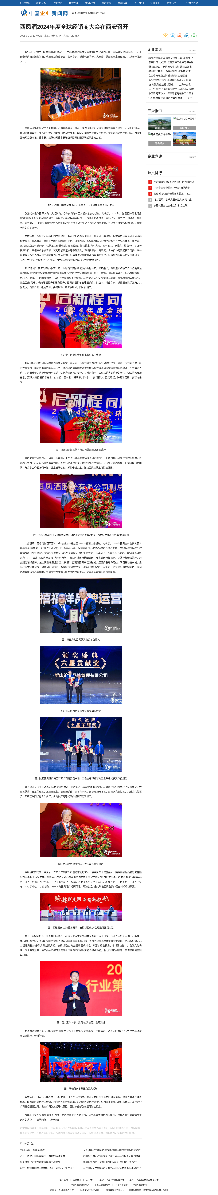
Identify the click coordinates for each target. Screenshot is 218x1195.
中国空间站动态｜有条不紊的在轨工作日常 (171, 93)
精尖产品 (73, 3)
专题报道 (122, 3)
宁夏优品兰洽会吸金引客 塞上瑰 (170, 205)
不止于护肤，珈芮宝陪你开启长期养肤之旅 (42, 1156)
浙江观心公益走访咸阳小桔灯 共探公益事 (170, 67)
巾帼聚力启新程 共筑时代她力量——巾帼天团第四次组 (112, 1156)
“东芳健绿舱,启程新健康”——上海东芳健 (169, 84)
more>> (192, 50)
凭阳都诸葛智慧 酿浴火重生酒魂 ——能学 (170, 98)
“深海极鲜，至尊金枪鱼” (32, 1150)
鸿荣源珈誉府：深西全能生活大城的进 (174, 182)
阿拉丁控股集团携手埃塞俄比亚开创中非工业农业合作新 (49, 1168)
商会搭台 (159, 143)
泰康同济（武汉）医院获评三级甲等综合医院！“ (173, 62)
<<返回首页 (192, 3)
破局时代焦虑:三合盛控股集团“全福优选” (169, 71)
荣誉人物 (90, 3)
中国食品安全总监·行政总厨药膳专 (172, 187)
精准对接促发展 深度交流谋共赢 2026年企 (170, 58)
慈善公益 (106, 3)
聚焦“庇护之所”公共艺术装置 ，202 (172, 193)
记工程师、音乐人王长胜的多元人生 (173, 199)
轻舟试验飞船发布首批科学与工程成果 (40, 1162)
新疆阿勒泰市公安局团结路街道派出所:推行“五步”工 (110, 1162)
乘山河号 (184, 128)
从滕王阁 (184, 143)
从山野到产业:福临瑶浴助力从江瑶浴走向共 (171, 89)
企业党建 (57, 3)
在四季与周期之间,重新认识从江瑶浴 (167, 75)
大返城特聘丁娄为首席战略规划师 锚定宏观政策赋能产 (112, 1150)
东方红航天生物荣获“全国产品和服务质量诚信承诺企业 (112, 1168)
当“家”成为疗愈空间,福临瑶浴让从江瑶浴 (169, 80)
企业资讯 (25, 3)
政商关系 (41, 3)
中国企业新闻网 (86, 13)
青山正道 (159, 128)
